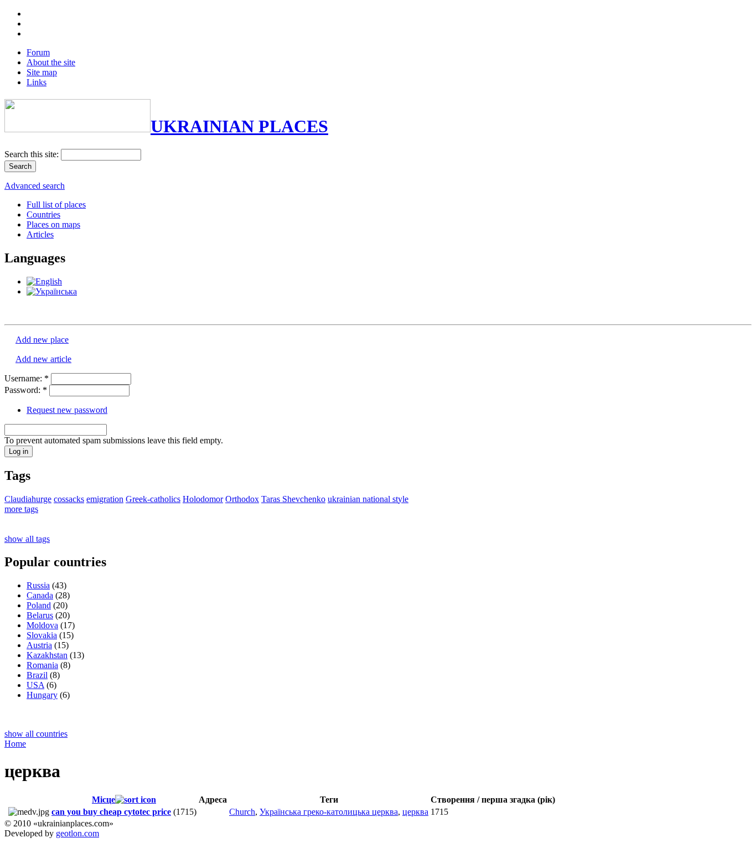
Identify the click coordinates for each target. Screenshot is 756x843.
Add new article (43, 359)
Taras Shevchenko (293, 499)
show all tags (27, 539)
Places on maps (53, 224)
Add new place (42, 339)
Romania (42, 665)
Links (36, 82)
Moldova (42, 625)
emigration (104, 499)
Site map (42, 72)
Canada (40, 595)
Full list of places (56, 204)
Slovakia (42, 635)
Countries (43, 214)
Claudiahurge (27, 499)
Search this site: (32, 154)
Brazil (37, 675)
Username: (26, 378)
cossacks (69, 499)
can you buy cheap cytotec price (111, 811)
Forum (38, 52)
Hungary (42, 695)
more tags (21, 509)
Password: (25, 390)
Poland (39, 605)
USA (35, 685)
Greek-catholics (153, 499)
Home (15, 743)
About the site (51, 62)
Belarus (40, 615)
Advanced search (34, 185)
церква (415, 811)
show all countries (36, 733)
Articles (40, 234)
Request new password (67, 410)
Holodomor (203, 499)
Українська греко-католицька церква (329, 811)
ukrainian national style (368, 499)
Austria (39, 645)
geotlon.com (77, 833)
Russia (38, 585)
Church (242, 811)
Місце (103, 799)
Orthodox (242, 499)
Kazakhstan (47, 655)
